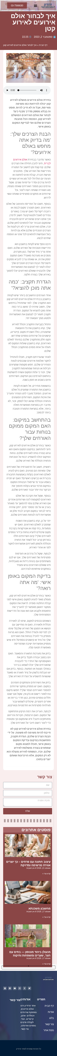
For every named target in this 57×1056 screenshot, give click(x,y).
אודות (50, 1012)
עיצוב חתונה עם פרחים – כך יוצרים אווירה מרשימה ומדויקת (28, 863)
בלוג (51, 1018)
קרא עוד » (46, 874)
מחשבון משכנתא (39, 908)
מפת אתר (48, 1030)
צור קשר (49, 1024)
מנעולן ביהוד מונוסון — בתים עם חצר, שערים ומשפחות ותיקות (30, 953)
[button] (35, 5)
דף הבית (43, 45)
